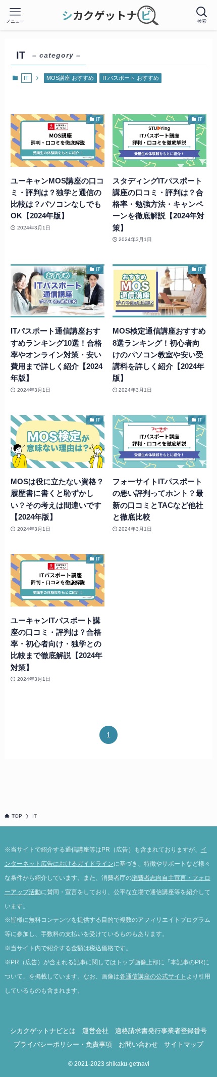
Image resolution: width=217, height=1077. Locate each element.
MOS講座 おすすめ (70, 78)
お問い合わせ (138, 1044)
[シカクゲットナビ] (108, 15)
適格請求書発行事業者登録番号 (161, 1031)
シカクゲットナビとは (43, 1031)
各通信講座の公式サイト (153, 976)
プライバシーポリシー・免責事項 (63, 1044)
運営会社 (95, 1031)
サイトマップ (183, 1044)
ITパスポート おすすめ (130, 78)
